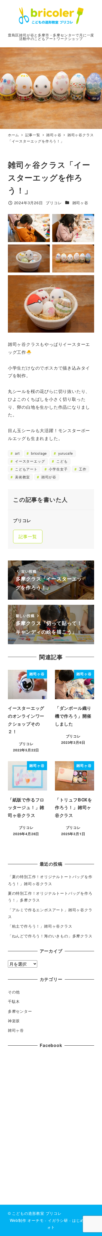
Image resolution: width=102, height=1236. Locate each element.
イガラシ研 (58, 1220)
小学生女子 (58, 469)
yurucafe (65, 453)
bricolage (38, 453)
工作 (82, 469)
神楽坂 (14, 1020)
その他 (14, 992)
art (17, 453)
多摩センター (20, 1011)
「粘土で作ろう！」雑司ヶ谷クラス (40, 926)
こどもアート (26, 469)
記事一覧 (27, 536)
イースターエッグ (29, 461)
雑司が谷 (48, 476)
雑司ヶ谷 (80, 202)
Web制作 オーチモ (27, 1220)
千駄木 (14, 1001)
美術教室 (22, 476)
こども (61, 461)
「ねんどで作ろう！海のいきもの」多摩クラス (50, 935)
